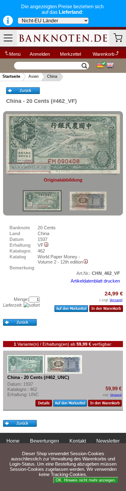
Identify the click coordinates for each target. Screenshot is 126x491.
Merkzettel (70, 54)
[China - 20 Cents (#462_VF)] (42, 201)
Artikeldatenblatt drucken (95, 280)
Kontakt (77, 441)
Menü (14, 54)
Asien (33, 76)
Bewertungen (44, 441)
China (52, 76)
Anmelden (40, 54)
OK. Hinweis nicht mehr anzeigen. (86, 480)
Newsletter (108, 441)
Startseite (11, 76)
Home (13, 441)
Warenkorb (103, 54)
